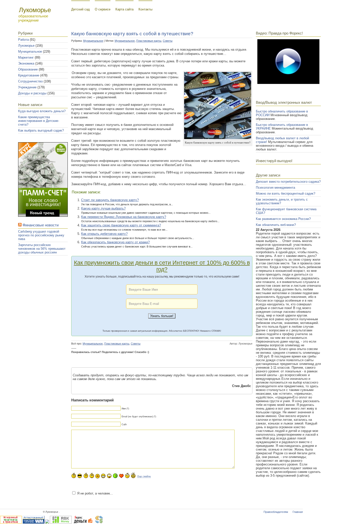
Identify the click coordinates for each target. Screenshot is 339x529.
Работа (23, 39)
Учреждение (27, 87)
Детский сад (80, 9)
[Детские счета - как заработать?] (43, 215)
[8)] (79, 475)
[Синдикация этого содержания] (20, 225)
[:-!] (115, 475)
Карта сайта (124, 9)
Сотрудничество (30, 81)
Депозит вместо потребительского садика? (288, 181)
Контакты (145, 9)
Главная (298, 511)
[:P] (97, 476)
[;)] (91, 475)
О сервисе (102, 9)
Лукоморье (26, 45)
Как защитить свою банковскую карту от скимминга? (121, 225)
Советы (167, 40)
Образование (28, 69)
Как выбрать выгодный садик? (41, 130)
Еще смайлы (144, 476)
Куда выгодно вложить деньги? (42, 111)
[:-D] (103, 475)
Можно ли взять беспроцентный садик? (285, 193)
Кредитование (28, 75)
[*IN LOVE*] (121, 475)
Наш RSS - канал (45, 268)
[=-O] (109, 475)
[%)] (127, 475)
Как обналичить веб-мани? (276, 225)
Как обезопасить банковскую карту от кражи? (115, 242)
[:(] (85, 475)
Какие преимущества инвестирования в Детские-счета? (38, 120)
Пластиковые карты (148, 40)
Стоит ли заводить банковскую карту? (110, 200)
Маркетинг (26, 57)
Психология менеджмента (275, 187)
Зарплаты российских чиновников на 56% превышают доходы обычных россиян (42, 248)
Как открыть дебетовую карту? (104, 234)
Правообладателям (276, 511)
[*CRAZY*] (133, 475)
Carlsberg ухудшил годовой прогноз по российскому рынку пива (41, 235)
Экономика (26, 63)
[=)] (73, 475)
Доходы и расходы (32, 93)
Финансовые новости (41, 225)
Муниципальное (30, 51)
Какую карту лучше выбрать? (103, 208)
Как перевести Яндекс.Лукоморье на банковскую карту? (123, 217)
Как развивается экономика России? (283, 219)
